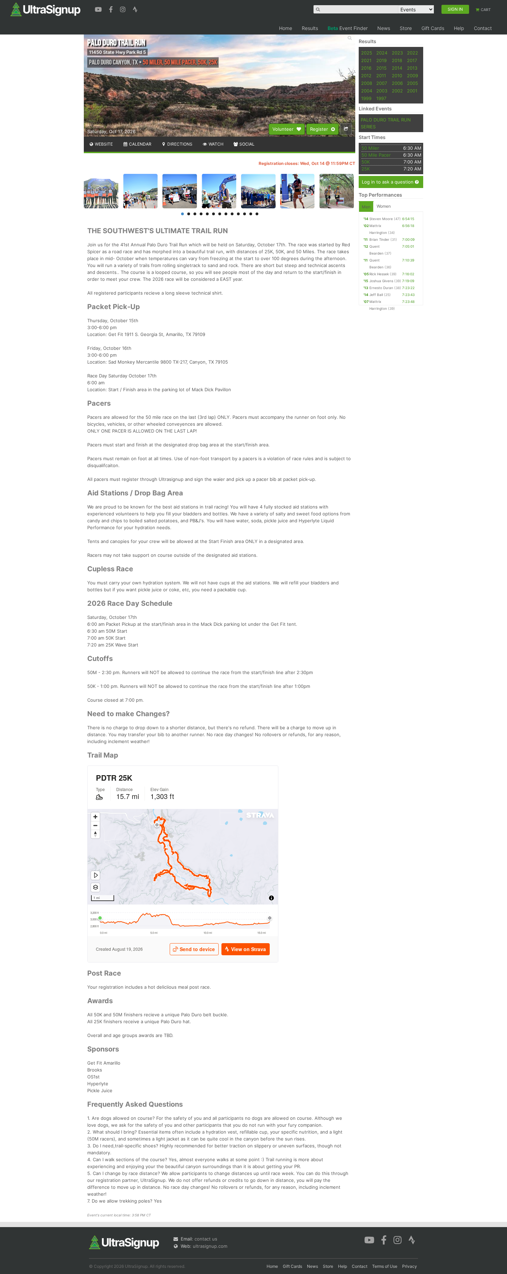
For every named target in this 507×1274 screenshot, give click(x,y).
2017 (412, 60)
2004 (366, 90)
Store (406, 28)
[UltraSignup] (45, 9)
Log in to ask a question (388, 182)
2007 (381, 83)
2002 (397, 90)
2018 (397, 60)
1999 (366, 98)
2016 (366, 68)
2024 (381, 53)
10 (238, 214)
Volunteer (283, 129)
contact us (206, 1239)
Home (285, 28)
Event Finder (348, 28)
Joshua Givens (381, 281)
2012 (366, 75)
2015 (381, 68)
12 (250, 214)
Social (246, 144)
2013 (412, 68)
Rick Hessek (379, 274)
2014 (397, 68)
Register (319, 129)
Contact (483, 28)
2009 (412, 75)
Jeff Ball (376, 295)
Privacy (409, 1266)
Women (384, 206)
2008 (366, 83)
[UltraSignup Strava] (135, 8)
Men (366, 206)
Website (103, 144)
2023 (397, 53)
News (383, 28)
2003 (381, 90)
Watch (215, 144)
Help (459, 28)
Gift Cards (432, 28)
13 (257, 214)
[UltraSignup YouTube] (99, 8)
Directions (179, 144)
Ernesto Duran (381, 288)
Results (310, 28)
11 (244, 214)
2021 (366, 60)
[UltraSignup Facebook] (111, 8)
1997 (381, 98)
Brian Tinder (379, 239)
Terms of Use (384, 1266)
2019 (381, 60)
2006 (397, 83)
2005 (412, 83)
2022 (412, 53)
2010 (397, 75)
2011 (381, 75)
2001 (412, 90)
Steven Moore (381, 219)
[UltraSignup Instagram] (123, 8)
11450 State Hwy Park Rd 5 (117, 52)
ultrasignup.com (210, 1246)
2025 (366, 53)
